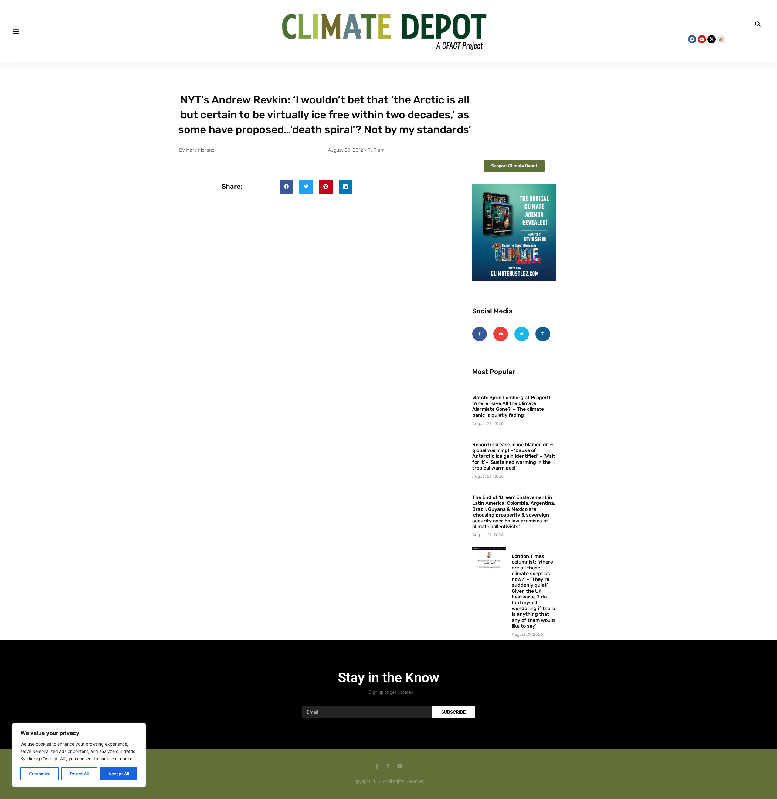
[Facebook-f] (479, 334)
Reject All (79, 773)
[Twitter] (521, 334)
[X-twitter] (711, 39)
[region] (79, 755)
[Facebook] (692, 39)
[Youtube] (702, 39)
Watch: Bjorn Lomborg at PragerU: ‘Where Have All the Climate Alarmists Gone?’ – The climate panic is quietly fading (511, 406)
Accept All (118, 773)
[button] (16, 31)
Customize (39, 773)
